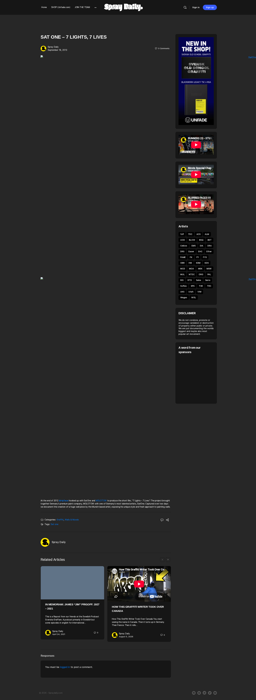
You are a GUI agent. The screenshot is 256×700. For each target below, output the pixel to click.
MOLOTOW (101, 500)
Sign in (196, 7)
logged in (65, 667)
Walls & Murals (72, 519)
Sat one (54, 524)
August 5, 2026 (126, 637)
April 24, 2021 (58, 634)
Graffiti (60, 519)
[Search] (185, 7)
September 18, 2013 (57, 50)
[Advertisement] (203, 378)
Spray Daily (53, 47)
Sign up (210, 7)
